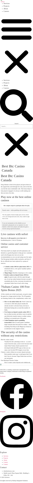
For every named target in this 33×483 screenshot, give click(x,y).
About (6, 9)
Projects (6, 6)
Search (16, 123)
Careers (6, 11)
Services (7, 3)
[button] (16, 46)
